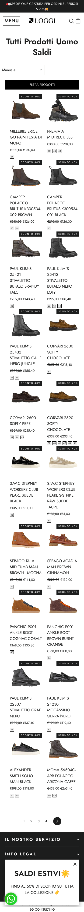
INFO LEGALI (21, 854)
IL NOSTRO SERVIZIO (33, 839)
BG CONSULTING (42, 909)
